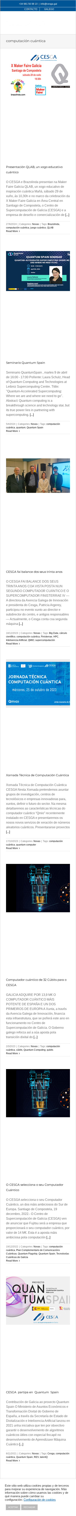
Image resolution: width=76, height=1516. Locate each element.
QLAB (50, 227)
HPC (55, 636)
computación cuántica (17, 227)
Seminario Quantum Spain (25, 363)
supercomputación (45, 640)
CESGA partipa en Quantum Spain (32, 1392)
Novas (35, 224)
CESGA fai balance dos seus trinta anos (34, 572)
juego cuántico (38, 227)
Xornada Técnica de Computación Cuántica (37, 775)
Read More (12, 231)
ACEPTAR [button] (13, 1507)
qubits (50, 1050)
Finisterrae (46, 636)
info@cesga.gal (49, 4)
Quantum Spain (35, 427)
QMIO (31, 640)
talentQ (44, 1457)
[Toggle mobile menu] (68, 19)
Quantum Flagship (27, 1253)
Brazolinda (53, 224)
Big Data (53, 633)
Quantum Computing (35, 1050)
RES (36, 1457)
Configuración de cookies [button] (40, 1499)
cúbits (19, 1050)
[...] (67, 215)
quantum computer (26, 844)
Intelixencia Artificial (16, 640)
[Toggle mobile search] (60, 19)
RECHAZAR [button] (29, 1507)
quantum (21, 427)
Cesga (51, 1453)
